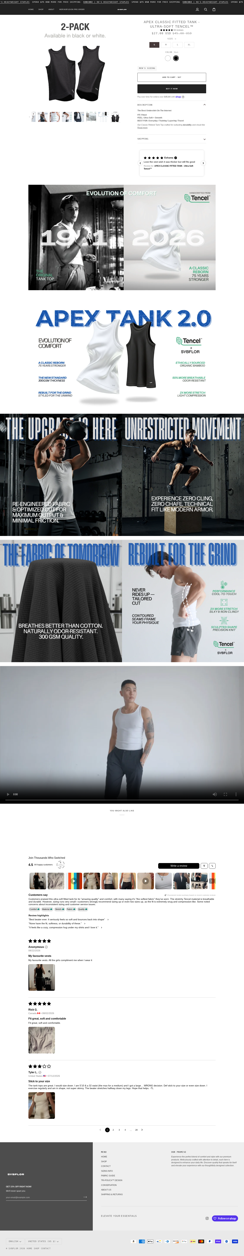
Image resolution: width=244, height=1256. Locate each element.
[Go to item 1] (38, 881)
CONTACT (106, 1166)
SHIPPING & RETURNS (112, 1194)
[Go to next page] (143, 1130)
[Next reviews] (203, 163)
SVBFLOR (13, 1248)
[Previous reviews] (140, 163)
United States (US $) (42, 1241)
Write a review (178, 865)
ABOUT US (106, 1190)
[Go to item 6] (127, 881)
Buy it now (172, 89)
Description (145, 105)
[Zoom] (35, 104)
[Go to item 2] (56, 881)
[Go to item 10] (199, 881)
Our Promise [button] (178, 1152)
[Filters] (204, 866)
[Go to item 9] (181, 881)
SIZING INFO (107, 1171)
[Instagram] (207, 1218)
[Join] (84, 1197)
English (13, 1241)
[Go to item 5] (109, 881)
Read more (142, 128)
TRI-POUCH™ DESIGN (111, 1180)
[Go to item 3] (74, 881)
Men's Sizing (147, 68)
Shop (36, 1248)
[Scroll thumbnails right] (211, 881)
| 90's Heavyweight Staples (106, 2)
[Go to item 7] (145, 881)
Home (29, 1248)
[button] (41, 9)
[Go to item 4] (91, 881)
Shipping (142, 139)
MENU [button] (104, 1152)
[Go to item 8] (163, 881)
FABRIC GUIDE (108, 1176)
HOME (104, 1157)
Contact (46, 1248)
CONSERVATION (109, 1185)
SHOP (104, 1161)
